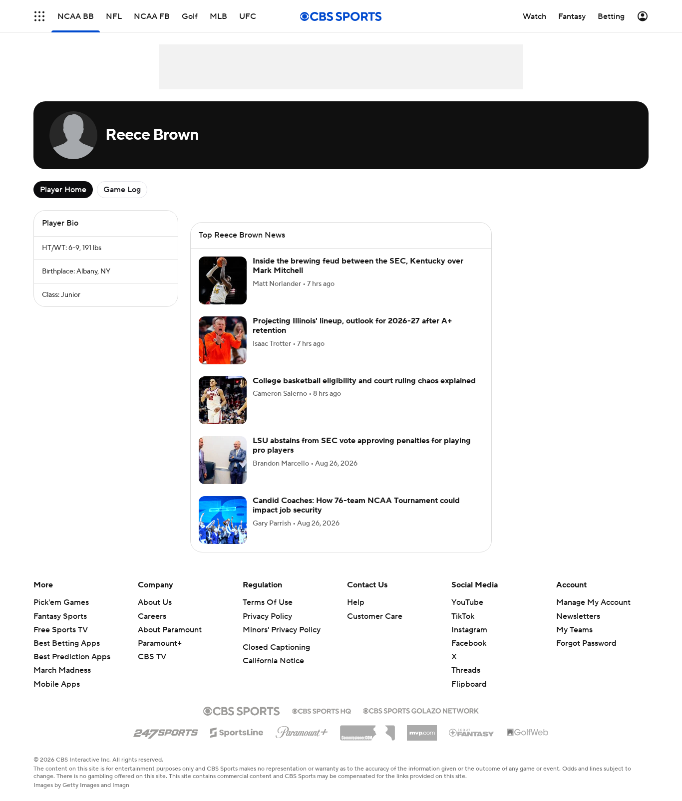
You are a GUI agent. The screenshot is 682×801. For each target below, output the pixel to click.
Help (355, 602)
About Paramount (170, 630)
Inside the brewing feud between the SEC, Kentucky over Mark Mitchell (358, 265)
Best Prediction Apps (71, 657)
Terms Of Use (268, 602)
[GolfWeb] (528, 733)
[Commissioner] (367, 729)
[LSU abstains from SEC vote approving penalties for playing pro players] (223, 460)
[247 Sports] (165, 731)
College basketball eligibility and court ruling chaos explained (364, 381)
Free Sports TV (60, 630)
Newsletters (578, 616)
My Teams (574, 630)
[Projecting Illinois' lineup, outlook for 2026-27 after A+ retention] (223, 340)
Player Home (63, 190)
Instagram (469, 630)
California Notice (273, 661)
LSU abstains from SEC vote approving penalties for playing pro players (362, 445)
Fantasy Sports (60, 616)
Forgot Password (586, 643)
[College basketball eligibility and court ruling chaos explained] (223, 400)
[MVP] (422, 729)
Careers (152, 616)
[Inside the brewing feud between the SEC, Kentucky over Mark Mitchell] (223, 280)
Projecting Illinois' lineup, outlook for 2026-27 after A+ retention (352, 325)
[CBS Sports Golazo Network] (421, 710)
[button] (39, 16)
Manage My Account (593, 602)
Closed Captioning (276, 647)
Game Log (122, 190)
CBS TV (152, 657)
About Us (155, 602)
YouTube (467, 602)
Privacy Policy (267, 616)
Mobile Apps (56, 684)
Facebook (468, 643)
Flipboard (469, 684)
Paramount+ (160, 643)
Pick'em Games (61, 602)
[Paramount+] (302, 730)
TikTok (462, 616)
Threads (465, 670)
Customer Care (374, 616)
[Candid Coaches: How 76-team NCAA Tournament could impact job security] (223, 520)
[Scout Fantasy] (472, 732)
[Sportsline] (237, 731)
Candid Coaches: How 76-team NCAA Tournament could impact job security (356, 505)
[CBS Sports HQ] (321, 710)
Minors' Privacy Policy (282, 630)
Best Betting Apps (66, 643)
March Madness (62, 670)
